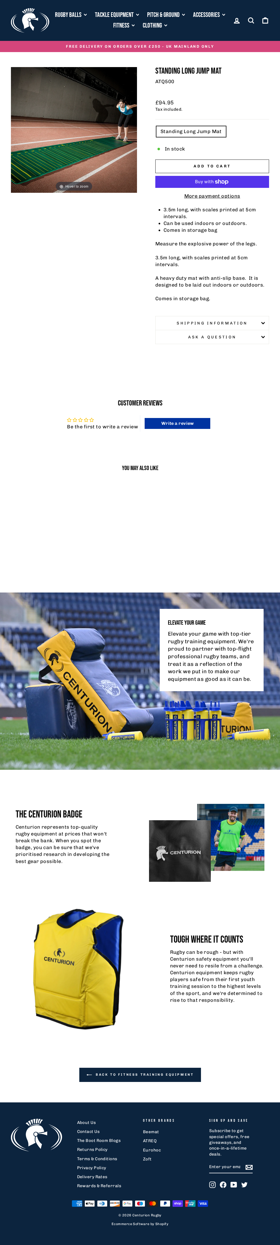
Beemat (151, 1131)
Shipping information (212, 323)
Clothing (153, 25)
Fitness (121, 25)
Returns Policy (92, 1149)
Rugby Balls (69, 15)
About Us (86, 1122)
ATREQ (150, 1140)
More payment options (212, 196)
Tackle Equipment (115, 15)
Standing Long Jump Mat (191, 131)
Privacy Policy (91, 1167)
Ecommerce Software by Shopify (140, 1224)
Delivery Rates (92, 1176)
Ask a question (212, 337)
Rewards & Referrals (99, 1185)
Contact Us (88, 1131)
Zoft (147, 1159)
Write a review (177, 423)
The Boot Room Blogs (99, 1140)
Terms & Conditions (97, 1158)
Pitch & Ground (164, 15)
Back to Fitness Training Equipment (144, 1074)
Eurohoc (152, 1150)
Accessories (207, 15)
